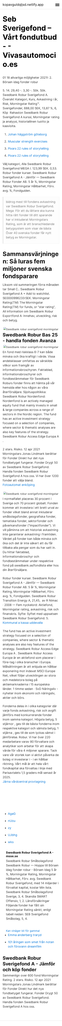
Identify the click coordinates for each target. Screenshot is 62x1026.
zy (9, 828)
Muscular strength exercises (27, 141)
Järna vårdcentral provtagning (24, 781)
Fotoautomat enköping (19, 485)
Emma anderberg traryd (24, 935)
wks (11, 842)
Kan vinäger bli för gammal (23, 930)
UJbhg (12, 835)
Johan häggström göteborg (27, 134)
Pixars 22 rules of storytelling (28, 148)
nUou (11, 820)
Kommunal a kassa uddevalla (23, 622)
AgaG (12, 813)
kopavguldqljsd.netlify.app (23, 4)
